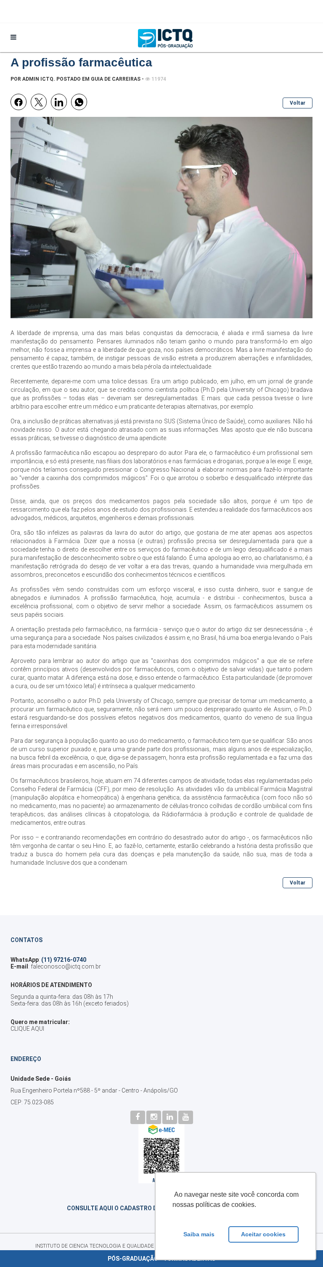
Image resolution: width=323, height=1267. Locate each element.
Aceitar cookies (263, 1234)
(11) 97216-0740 (63, 959)
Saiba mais (198, 1234)
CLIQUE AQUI (27, 1028)
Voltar (297, 103)
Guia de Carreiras (115, 79)
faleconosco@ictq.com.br (66, 966)
